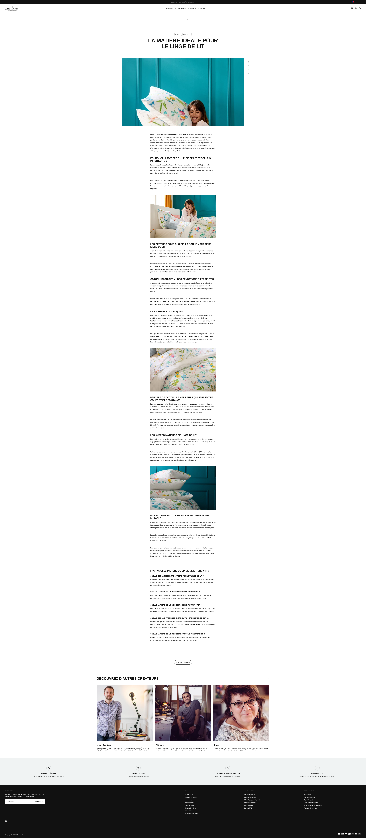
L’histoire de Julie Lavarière (252, 800)
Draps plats (188, 800)
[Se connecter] (356, 8)
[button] (352, 8)
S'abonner (39, 801)
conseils (178, 34)
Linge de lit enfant (190, 808)
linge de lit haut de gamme (163, 148)
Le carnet (201, 8)
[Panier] (360, 8)
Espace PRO (248, 808)
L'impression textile (250, 802)
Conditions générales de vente (313, 800)
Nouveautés (182, 8)
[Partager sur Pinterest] (248, 66)
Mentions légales (309, 797)
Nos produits (170, 8)
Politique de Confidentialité (25, 796)
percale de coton (158, 404)
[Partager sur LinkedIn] (248, 69)
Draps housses (189, 805)
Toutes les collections (191, 813)
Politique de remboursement (313, 805)
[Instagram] (6, 821)
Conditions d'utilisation (311, 802)
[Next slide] (268, 678)
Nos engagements (250, 797)
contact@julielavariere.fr (328, 776)
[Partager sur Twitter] (248, 62)
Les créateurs (248, 805)
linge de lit (187, 34)
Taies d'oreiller (189, 802)
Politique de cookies (310, 808)
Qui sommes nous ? (250, 794)
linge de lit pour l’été (179, 321)
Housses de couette (191, 797)
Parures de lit (189, 794)
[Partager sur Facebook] (248, 73)
